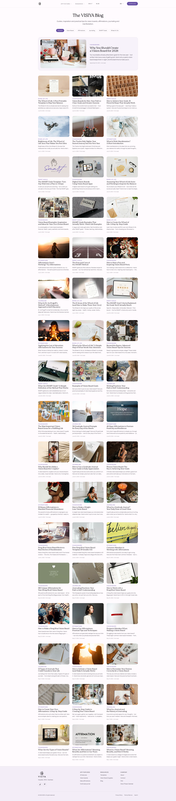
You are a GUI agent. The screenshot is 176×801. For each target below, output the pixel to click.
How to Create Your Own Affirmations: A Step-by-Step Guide (52, 710)
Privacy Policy (119, 795)
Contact (123, 778)
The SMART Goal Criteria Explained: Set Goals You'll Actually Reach (121, 304)
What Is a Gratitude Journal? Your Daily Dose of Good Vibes (119, 508)
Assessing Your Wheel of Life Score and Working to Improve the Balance (121, 183)
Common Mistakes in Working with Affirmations (118, 549)
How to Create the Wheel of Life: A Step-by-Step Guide (118, 223)
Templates (103, 775)
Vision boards (84, 778)
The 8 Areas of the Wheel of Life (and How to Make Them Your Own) (86, 304)
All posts (60, 30)
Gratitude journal (85, 784)
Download (132, 3)
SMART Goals (103, 30)
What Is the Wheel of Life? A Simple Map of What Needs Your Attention (87, 347)
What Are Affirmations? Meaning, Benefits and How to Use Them (86, 751)
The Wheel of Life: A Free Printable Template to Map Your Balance (52, 102)
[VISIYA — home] (39, 3)
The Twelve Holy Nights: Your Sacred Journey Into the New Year (86, 142)
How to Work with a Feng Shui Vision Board (116, 589)
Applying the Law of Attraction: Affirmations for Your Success (50, 347)
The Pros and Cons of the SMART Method (81, 264)
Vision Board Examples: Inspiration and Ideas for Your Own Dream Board (53, 223)
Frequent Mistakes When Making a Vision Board (117, 630)
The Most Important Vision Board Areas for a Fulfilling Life (50, 427)
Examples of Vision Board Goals (85, 386)
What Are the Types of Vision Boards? (53, 750)
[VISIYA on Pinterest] (45, 784)
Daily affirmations (85, 781)
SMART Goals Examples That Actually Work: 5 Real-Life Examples (87, 223)
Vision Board (70, 30)
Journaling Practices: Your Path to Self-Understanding (83, 589)
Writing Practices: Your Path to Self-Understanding (118, 387)
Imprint (136, 795)
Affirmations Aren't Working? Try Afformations (49, 264)
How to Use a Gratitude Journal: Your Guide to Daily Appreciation (85, 468)
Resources (79, 3)
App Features (65, 3)
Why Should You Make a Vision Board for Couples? (48, 468)
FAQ (122, 781)
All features (83, 775)
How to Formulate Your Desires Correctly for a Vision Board (119, 670)
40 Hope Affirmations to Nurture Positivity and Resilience (120, 427)
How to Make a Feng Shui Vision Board (53, 629)
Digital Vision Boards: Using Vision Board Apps (82, 183)
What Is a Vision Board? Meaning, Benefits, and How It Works (120, 751)
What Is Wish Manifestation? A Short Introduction (119, 142)
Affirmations (81, 30)
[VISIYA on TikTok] (40, 784)
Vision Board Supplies (106, 778)
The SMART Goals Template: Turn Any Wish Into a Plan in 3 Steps (52, 183)
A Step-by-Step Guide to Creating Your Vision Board (83, 710)
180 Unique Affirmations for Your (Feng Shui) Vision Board (50, 589)
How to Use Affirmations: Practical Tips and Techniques (84, 630)
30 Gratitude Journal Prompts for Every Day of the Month (84, 427)
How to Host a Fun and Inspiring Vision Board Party (118, 264)
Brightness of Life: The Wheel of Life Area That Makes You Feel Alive (52, 142)
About (90, 3)
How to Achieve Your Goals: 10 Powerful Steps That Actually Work (121, 102)
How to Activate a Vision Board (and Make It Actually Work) (84, 670)
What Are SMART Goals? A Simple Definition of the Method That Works (53, 387)
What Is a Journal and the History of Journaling (117, 710)
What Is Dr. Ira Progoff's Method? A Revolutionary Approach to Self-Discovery (49, 305)
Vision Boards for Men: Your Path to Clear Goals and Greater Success (86, 102)
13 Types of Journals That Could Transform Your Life (49, 670)
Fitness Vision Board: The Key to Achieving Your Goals (118, 468)
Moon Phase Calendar (127, 784)
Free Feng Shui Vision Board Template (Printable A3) (83, 549)
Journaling (92, 30)
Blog (97, 3)
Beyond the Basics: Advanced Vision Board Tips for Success (119, 347)
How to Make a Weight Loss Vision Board (81, 508)
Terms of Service (128, 795)
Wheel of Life (114, 30)
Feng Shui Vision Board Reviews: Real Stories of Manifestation (51, 549)
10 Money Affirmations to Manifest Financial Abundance (50, 508)
